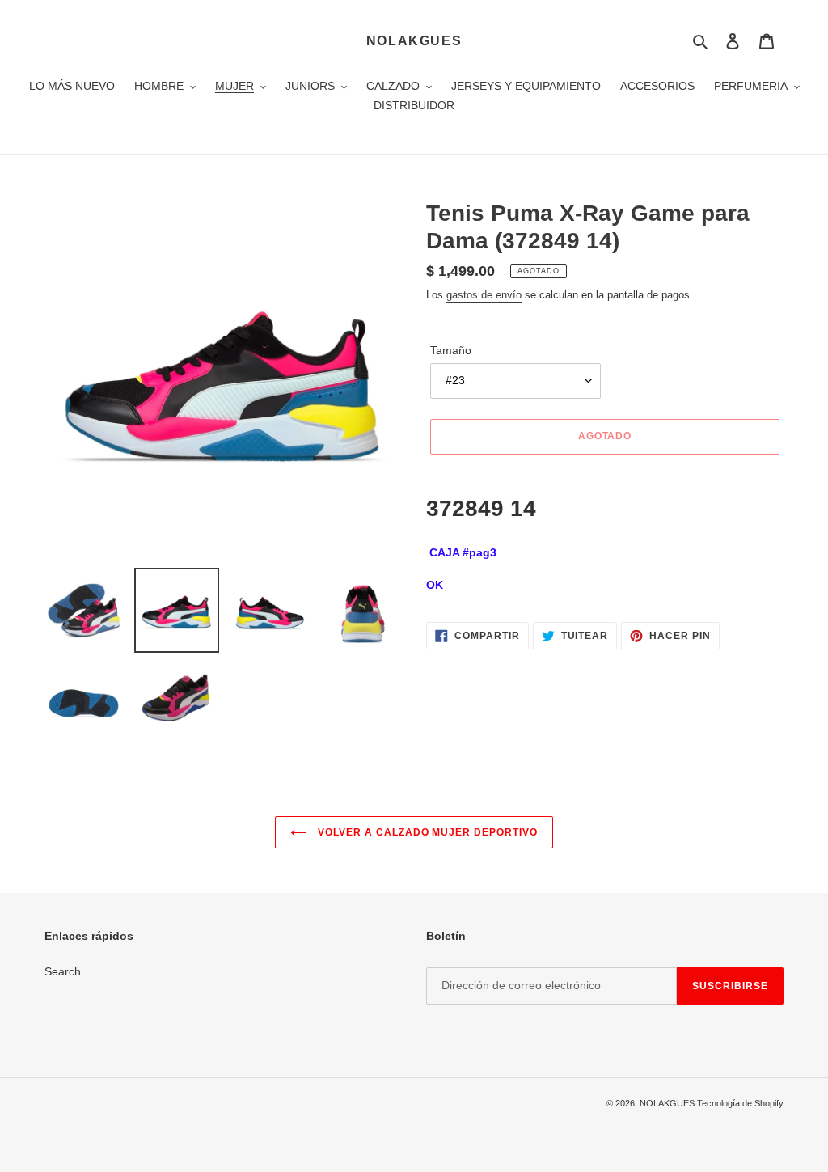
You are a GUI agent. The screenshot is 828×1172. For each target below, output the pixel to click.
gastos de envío (484, 295)
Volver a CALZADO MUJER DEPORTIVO (426, 832)
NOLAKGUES (414, 41)
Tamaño (450, 350)
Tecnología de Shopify (740, 1103)
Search (62, 971)
